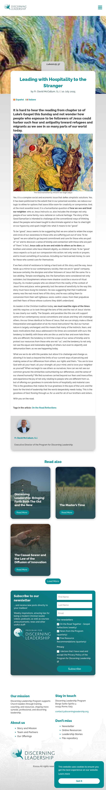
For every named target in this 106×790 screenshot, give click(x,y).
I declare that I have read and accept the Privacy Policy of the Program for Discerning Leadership (74, 655)
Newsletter (68, 726)
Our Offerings (24, 736)
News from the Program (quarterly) (70, 633)
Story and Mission (27, 728)
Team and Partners (27, 732)
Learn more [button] (64, 773)
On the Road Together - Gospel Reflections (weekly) (73, 626)
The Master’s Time (72, 505)
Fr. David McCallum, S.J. (47, 91)
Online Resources (71, 730)
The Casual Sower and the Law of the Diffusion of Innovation (30, 558)
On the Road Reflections (44, 407)
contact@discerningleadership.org (72, 711)
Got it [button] (79, 781)
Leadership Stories (72, 734)
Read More (22, 512)
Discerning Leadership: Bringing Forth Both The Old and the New (29, 499)
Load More (53, 581)
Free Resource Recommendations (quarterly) (71, 640)
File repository (70, 738)
